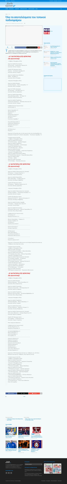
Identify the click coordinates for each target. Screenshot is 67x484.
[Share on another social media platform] (41, 47)
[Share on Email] (39, 47)
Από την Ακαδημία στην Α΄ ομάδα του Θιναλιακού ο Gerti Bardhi (23, 450)
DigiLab (19, 480)
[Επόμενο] (53, 68)
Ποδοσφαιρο (11, 8)
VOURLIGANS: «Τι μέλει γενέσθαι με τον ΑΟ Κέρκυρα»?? (35, 450)
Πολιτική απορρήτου (54, 480)
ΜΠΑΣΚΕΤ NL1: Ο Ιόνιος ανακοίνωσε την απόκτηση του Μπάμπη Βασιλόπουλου (55, 52)
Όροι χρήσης (48, 480)
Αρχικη (7, 8)
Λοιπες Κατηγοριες (23, 8)
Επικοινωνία (59, 480)
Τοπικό (13, 23)
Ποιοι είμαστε (43, 480)
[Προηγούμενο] (52, 68)
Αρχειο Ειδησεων (31, 8)
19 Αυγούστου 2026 (34, 452)
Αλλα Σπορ (17, 8)
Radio (37, 8)
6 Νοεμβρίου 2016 (8, 23)
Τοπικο (7, 447)
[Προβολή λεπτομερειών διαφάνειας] (24, 405)
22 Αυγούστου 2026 (8, 438)
